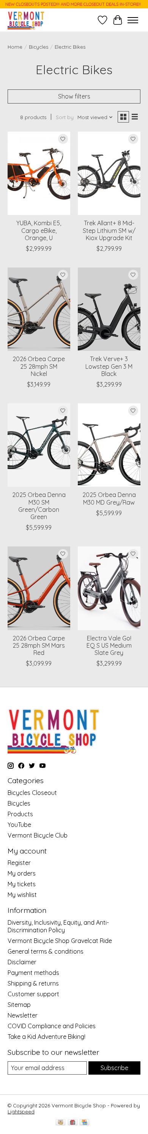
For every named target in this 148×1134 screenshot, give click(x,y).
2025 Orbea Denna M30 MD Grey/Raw (109, 498)
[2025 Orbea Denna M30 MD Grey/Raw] (109, 445)
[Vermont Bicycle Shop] (26, 20)
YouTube (19, 824)
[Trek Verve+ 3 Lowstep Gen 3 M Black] (109, 309)
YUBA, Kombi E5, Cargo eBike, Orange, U (38, 230)
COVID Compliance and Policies (52, 1026)
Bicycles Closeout (32, 792)
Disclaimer (22, 962)
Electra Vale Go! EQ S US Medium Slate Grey (109, 645)
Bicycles (38, 47)
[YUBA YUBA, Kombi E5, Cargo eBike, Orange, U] (39, 173)
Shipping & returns (33, 983)
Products (20, 814)
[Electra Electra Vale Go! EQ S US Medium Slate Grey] (109, 588)
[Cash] (60, 1122)
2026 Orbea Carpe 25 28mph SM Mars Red (39, 645)
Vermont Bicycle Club (38, 835)
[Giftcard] (72, 1122)
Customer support (33, 994)
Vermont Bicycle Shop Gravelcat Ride (60, 940)
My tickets (22, 884)
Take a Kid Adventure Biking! (46, 1036)
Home (15, 47)
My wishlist (22, 894)
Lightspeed (21, 1112)
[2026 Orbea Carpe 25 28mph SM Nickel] (39, 309)
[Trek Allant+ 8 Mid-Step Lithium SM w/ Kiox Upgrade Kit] (109, 173)
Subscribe (114, 1068)
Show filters (74, 96)
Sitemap (19, 1004)
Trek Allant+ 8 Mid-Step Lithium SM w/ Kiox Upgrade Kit (109, 230)
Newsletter (23, 1015)
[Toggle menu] (132, 20)
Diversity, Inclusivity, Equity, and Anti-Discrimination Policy (58, 926)
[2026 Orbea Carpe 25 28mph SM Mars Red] (39, 588)
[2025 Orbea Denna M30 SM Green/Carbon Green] (39, 445)
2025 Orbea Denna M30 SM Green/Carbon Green (39, 506)
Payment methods (33, 972)
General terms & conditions (45, 951)
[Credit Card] (84, 1122)
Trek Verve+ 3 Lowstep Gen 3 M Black (108, 366)
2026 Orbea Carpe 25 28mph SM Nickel (39, 366)
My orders (22, 873)
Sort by (65, 117)
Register (19, 862)
